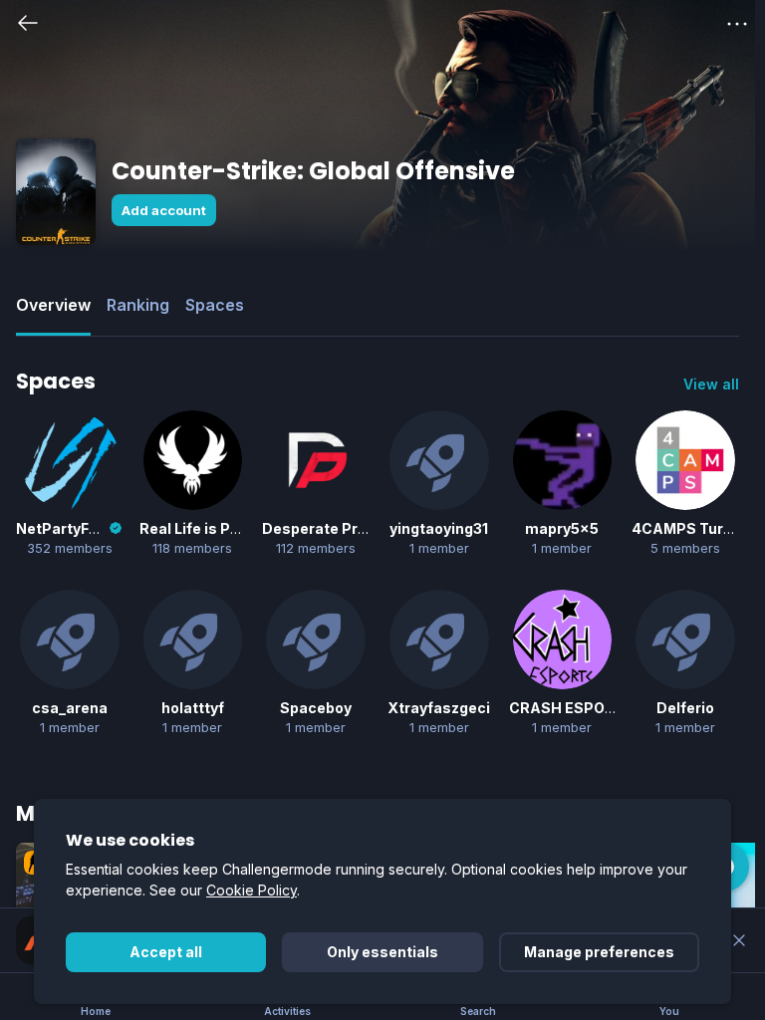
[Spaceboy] (316, 639)
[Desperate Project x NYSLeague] (316, 460)
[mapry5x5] (563, 460)
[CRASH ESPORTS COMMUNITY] (563, 639)
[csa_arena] (70, 639)
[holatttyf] (193, 639)
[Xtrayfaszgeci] (439, 639)
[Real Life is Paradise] (193, 460)
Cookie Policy (251, 890)
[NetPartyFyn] (70, 460)
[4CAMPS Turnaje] (685, 460)
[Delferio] (685, 639)
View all (711, 384)
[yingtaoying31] (439, 460)
